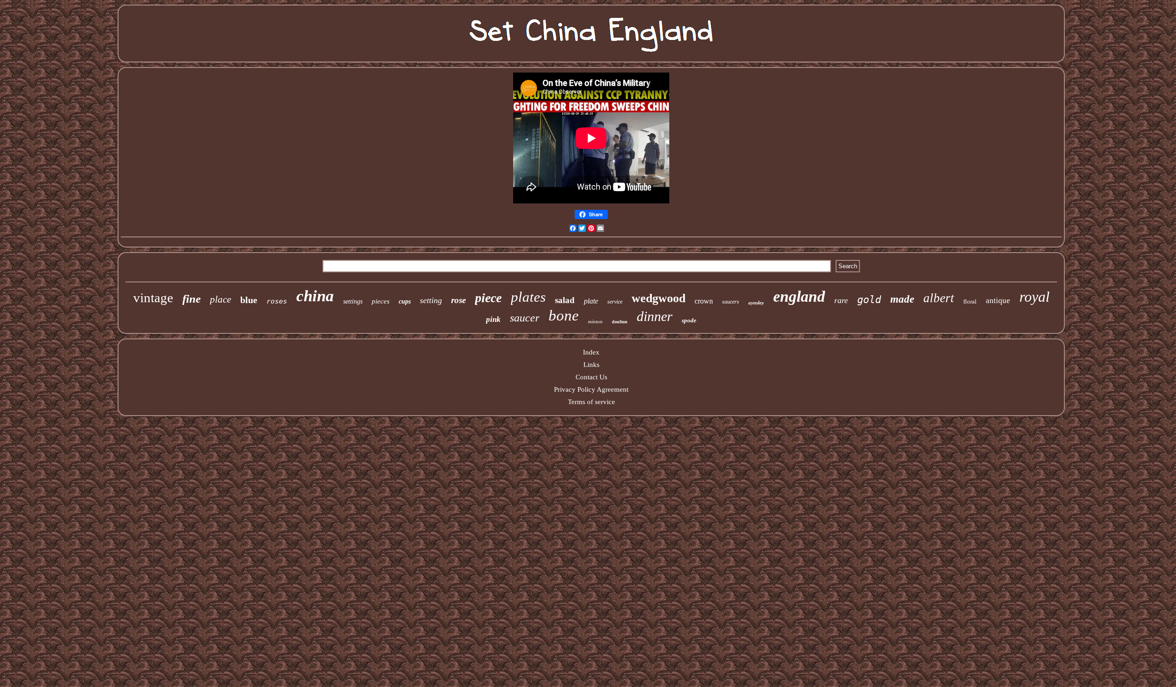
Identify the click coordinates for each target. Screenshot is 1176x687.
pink (493, 319)
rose (458, 300)
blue (248, 300)
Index (591, 352)
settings (352, 301)
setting (431, 300)
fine (191, 299)
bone (563, 315)
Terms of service (591, 401)
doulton (620, 321)
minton (595, 321)
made (902, 299)
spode (689, 320)
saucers (730, 301)
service (614, 301)
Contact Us (591, 377)
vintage (153, 297)
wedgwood (658, 298)
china (315, 296)
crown (704, 301)
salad (565, 300)
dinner (655, 316)
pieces (381, 301)
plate (591, 301)
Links (591, 364)
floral (970, 301)
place (220, 299)
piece (488, 298)
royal (1034, 296)
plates (528, 297)
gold (869, 299)
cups (405, 301)
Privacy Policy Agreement (591, 389)
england (799, 296)
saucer (524, 318)
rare (841, 300)
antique (998, 300)
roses (276, 301)
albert (938, 298)
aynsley (756, 302)
